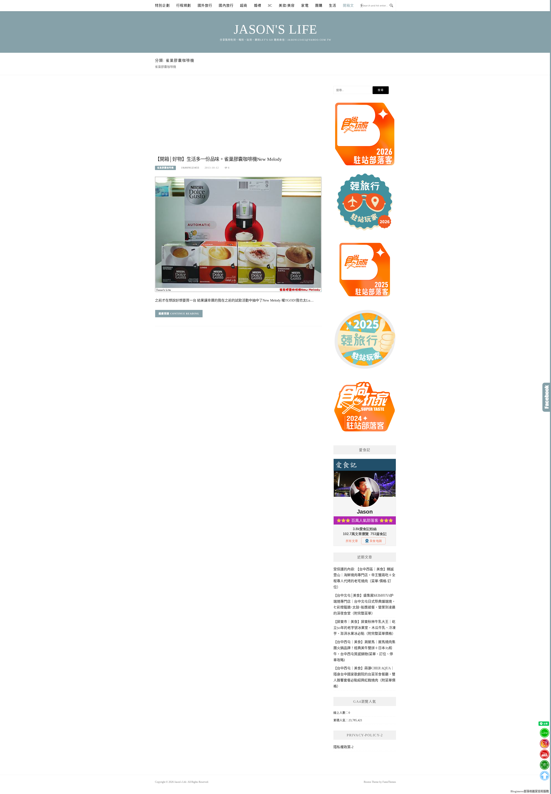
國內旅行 (226, 5)
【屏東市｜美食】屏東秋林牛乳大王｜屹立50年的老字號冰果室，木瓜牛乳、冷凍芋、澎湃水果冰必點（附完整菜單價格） (364, 627)
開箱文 (348, 5)
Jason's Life (275, 29)
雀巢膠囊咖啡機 (165, 168)
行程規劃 (183, 5)
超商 (243, 5)
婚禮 (257, 5)
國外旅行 (205, 5)
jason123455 (190, 167)
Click (546, 397)
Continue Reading (184, 313)
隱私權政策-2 (343, 747)
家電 (304, 5)
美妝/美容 (287, 5)
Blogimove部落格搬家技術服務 (530, 791)
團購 (318, 5)
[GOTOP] (544, 775)
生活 (332, 5)
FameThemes (389, 781)
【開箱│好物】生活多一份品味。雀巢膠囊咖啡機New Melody (218, 159)
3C (270, 5)
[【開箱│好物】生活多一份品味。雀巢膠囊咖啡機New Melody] (238, 234)
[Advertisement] (238, 120)
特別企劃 (162, 5)
